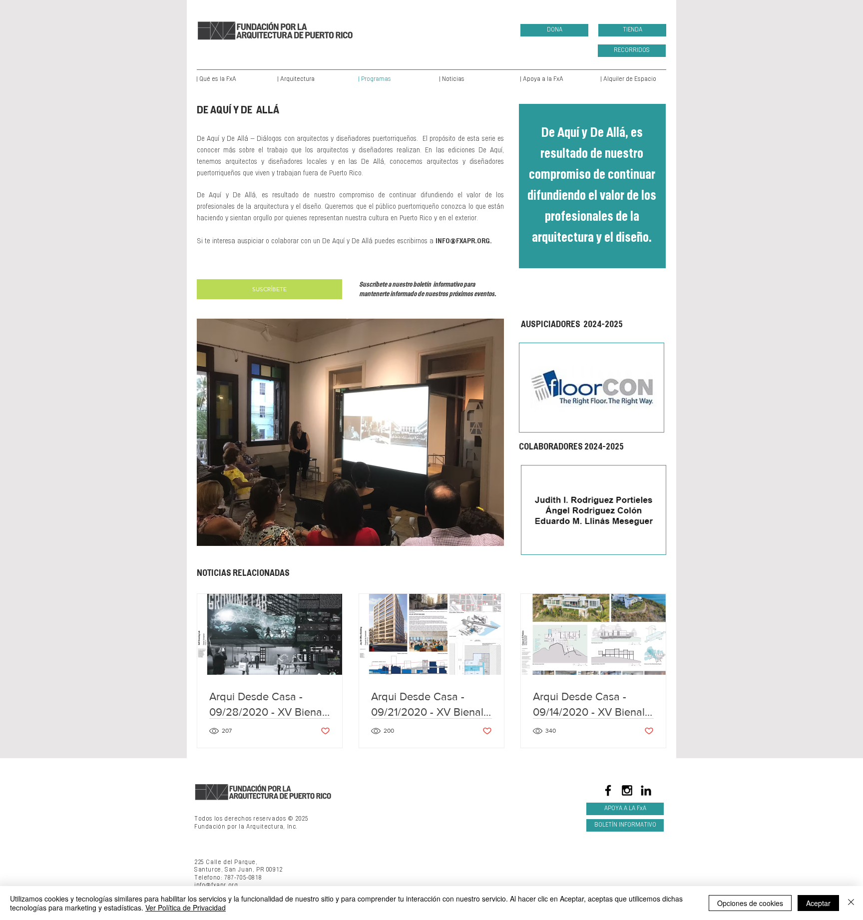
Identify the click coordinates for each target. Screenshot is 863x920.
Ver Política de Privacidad (185, 908)
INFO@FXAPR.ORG (462, 241)
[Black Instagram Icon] (627, 790)
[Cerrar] (851, 903)
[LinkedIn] (646, 790)
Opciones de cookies (750, 903)
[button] (385, 432)
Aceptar (818, 903)
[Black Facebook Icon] (608, 790)
